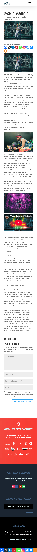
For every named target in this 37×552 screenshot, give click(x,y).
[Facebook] (5, 47)
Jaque (9, 17)
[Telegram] (27, 47)
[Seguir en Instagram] (13, 486)
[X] (9, 47)
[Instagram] (24, 47)
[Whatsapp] (20, 47)
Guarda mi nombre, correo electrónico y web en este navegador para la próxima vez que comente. (18, 394)
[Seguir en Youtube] (20, 486)
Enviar (30, 511)
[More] (5, 51)
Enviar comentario (22, 401)
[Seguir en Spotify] (23, 486)
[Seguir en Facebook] (16, 486)
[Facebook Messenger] (31, 47)
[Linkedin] (13, 47)
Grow (22, 17)
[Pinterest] (16, 47)
